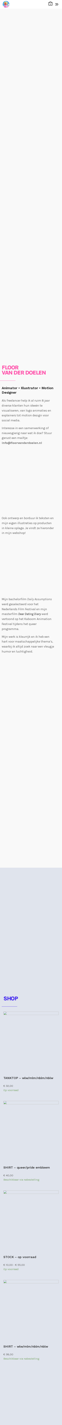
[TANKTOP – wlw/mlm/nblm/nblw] (31, 1042)
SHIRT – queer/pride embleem (26, 1167)
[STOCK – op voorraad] (31, 1221)
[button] (19, 1381)
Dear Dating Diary (29, 614)
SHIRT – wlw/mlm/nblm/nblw (25, 1346)
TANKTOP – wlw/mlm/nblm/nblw (28, 1078)
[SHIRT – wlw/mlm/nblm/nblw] (31, 1311)
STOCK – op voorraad (19, 1257)
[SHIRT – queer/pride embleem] (31, 1132)
